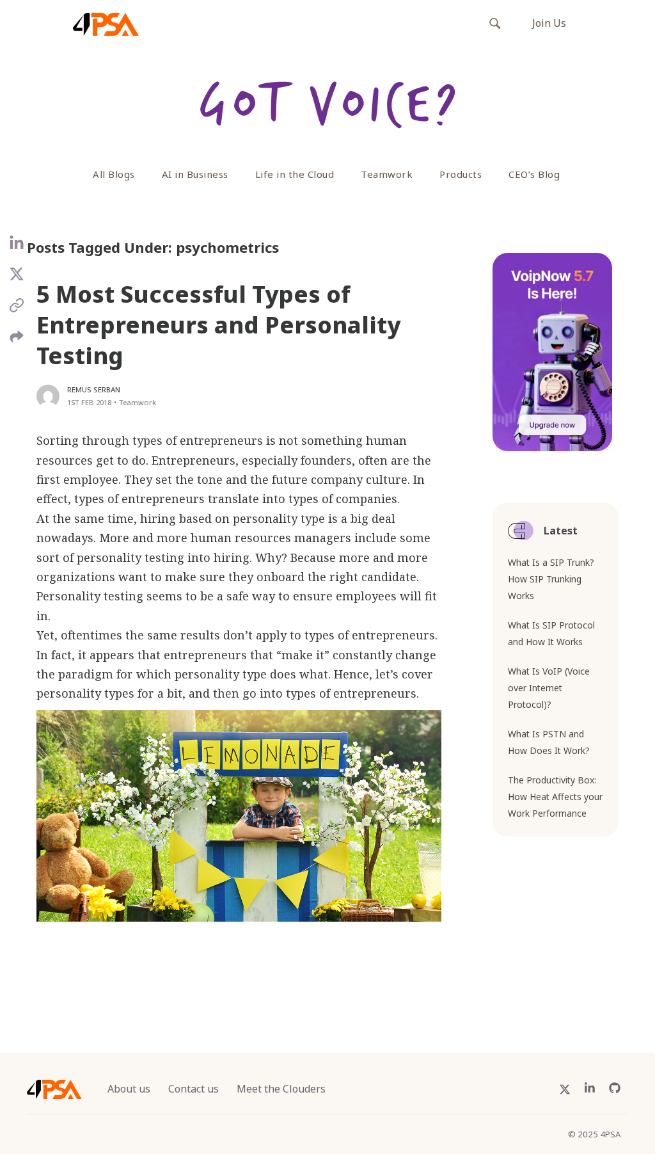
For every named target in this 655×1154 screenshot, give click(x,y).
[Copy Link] (17, 310)
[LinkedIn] (17, 248)
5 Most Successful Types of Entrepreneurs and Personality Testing (218, 324)
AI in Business (195, 174)
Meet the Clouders (281, 1089)
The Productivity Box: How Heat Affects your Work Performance (555, 796)
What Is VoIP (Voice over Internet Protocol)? (549, 687)
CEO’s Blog (534, 174)
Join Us (549, 23)
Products (460, 174)
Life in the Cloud (295, 174)
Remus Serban (93, 389)
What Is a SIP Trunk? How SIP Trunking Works (551, 579)
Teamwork (387, 174)
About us (128, 1089)
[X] (17, 279)
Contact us (193, 1089)
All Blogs (114, 174)
